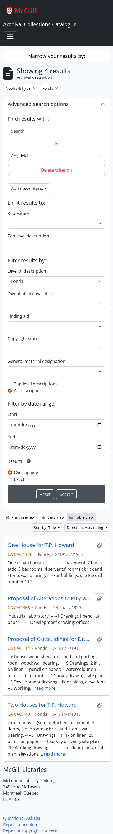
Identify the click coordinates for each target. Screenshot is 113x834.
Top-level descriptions (36, 384)
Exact (19, 479)
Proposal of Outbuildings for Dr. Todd (50, 639)
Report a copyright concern (30, 831)
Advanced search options (38, 104)
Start (12, 414)
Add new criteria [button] (27, 188)
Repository (18, 213)
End (11, 437)
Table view (84, 517)
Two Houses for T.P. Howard (42, 705)
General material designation (36, 361)
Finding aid (18, 316)
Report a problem (20, 824)
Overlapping (26, 472)
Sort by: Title (45, 527)
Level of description (27, 271)
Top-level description (28, 236)
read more (44, 688)
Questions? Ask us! (21, 818)
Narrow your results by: (56, 56)
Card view (55, 517)
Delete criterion (56, 170)
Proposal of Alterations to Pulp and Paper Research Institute (50, 598)
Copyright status (24, 339)
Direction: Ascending (85, 527)
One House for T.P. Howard (41, 545)
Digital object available (30, 293)
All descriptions (29, 391)
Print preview (22, 517)
